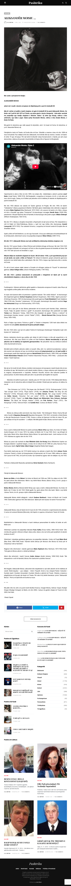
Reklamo (38, 868)
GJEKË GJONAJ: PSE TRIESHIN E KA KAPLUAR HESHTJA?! (51, 842)
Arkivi (17, 868)
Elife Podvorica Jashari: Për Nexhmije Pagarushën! (48, 785)
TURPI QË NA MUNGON (21, 718)
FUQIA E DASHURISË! (20, 655)
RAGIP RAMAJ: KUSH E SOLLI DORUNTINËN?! (17, 843)
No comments (41, 22)
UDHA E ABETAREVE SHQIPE (23, 729)
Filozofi (39, 677)
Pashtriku (35, 3)
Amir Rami (39, 882)
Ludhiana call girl (42, 637)
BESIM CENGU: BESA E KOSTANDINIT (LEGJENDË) (16, 780)
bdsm (39, 658)
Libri (38, 691)
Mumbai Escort (41, 644)
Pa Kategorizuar (42, 698)
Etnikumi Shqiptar (42, 674)
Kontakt (31, 868)
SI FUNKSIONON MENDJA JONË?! (22, 680)
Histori (39, 681)
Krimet (39, 684)
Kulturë (7, 13)
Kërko (32, 631)
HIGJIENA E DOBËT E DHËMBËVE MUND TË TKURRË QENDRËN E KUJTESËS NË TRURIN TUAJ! (22, 667)
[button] (5, 3)
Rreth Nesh (24, 868)
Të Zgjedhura (41, 709)
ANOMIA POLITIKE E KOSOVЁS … (20, 707)
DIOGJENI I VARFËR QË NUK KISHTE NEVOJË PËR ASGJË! (23, 691)
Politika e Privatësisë (49, 868)
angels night (40, 630)
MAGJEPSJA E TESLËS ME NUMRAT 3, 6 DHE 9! (22, 644)
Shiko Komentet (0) (35, 619)
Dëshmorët (40, 670)
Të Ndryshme (41, 705)
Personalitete (41, 702)
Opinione (40, 695)
